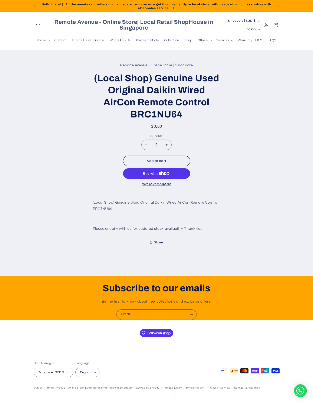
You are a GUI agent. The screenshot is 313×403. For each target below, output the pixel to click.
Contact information (247, 388)
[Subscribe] (192, 314)
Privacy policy (195, 388)
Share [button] (158, 242)
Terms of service (219, 388)
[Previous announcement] (35, 6)
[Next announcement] (278, 6)
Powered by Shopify (146, 388)
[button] (38, 25)
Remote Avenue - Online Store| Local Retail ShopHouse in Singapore (89, 388)
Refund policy (173, 388)
